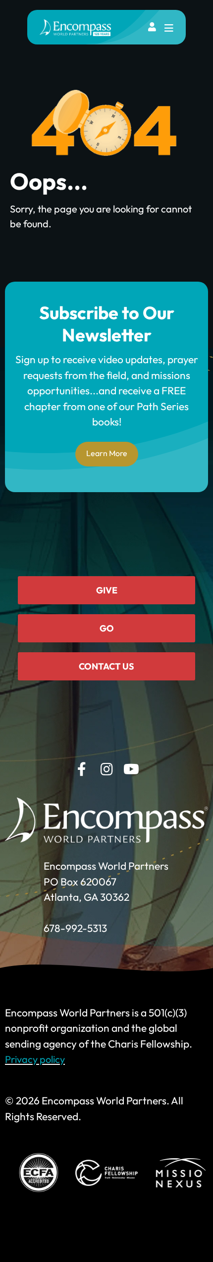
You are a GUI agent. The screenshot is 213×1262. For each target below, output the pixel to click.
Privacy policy (35, 1059)
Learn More (106, 453)
